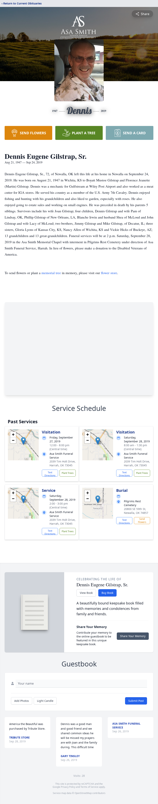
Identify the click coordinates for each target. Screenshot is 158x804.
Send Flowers (142, 520)
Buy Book (107, 593)
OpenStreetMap (83, 793)
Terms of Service (89, 787)
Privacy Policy (68, 787)
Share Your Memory (132, 636)
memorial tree (51, 272)
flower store (109, 272)
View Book (86, 593)
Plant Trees (68, 473)
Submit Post (136, 701)
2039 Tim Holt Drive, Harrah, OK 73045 (63, 463)
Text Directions (50, 474)
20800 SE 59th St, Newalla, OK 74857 (136, 511)
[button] (23, 441)
